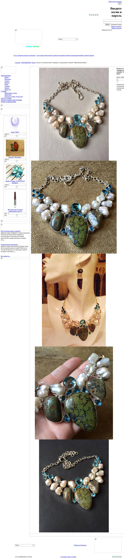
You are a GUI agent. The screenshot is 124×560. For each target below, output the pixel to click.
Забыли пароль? (116, 26)
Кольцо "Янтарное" (15, 157)
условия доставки (58, 55)
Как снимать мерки (87, 55)
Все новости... (5, 256)
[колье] (15, 131)
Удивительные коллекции (9, 244)
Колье (34, 62)
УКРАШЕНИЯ (26, 62)
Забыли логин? (117, 28)
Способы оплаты (69, 55)
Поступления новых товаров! (10, 231)
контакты (78, 55)
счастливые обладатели (44, 55)
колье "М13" (15, 132)
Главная (17, 62)
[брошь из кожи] (15, 180)
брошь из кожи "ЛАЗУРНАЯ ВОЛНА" (15, 182)
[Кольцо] (15, 156)
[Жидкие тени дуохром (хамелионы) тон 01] (15, 208)
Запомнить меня (116, 24)
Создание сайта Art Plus (68, 557)
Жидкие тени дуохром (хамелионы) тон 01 (15, 210)
